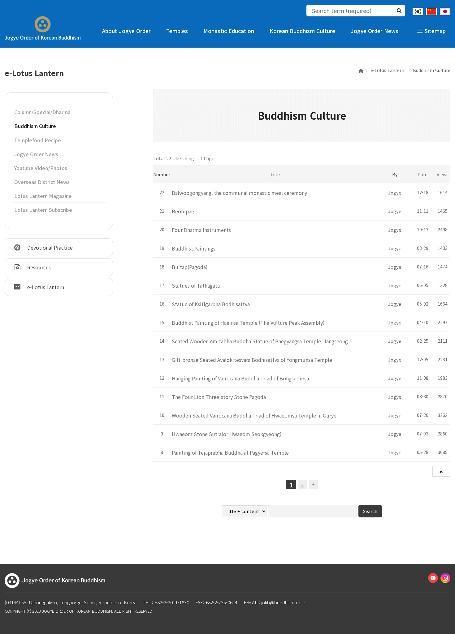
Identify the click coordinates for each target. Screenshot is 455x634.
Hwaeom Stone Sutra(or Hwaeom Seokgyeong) (226, 434)
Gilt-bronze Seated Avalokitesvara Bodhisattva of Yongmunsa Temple (252, 359)
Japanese (445, 11)
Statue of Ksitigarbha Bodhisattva (211, 304)
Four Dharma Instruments (201, 229)
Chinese (431, 11)
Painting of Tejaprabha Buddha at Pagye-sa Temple (230, 452)
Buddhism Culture (35, 126)
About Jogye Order (126, 31)
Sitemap (435, 31)
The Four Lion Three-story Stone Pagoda (219, 397)
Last (313, 484)
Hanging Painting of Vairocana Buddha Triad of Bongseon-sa (240, 378)
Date (422, 174)
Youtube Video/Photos (40, 168)
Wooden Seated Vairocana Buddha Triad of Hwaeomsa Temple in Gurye (254, 415)
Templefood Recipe (37, 140)
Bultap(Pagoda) (189, 267)
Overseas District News (42, 182)
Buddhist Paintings (193, 248)
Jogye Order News (374, 31)
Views (442, 174)
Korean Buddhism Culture (302, 31)
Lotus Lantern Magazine (43, 195)
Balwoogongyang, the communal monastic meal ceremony (239, 192)
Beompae (183, 211)
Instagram (445, 578)
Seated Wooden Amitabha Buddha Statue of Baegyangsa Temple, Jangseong (260, 341)
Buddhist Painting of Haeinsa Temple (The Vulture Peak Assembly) (248, 322)
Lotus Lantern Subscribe (43, 209)
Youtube (433, 578)
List (441, 471)
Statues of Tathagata (196, 285)
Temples (177, 31)
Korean (418, 11)
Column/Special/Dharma (42, 112)
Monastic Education (228, 31)
